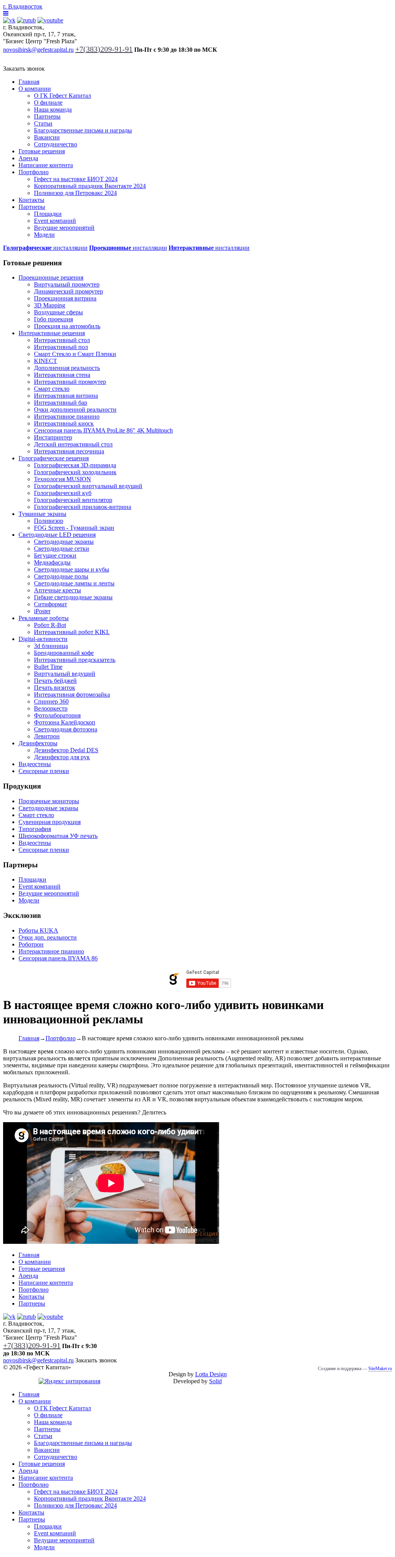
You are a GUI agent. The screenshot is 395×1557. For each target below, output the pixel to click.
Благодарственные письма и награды (83, 130)
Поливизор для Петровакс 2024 (75, 193)
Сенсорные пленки (44, 771)
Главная (29, 81)
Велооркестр (51, 708)
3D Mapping (49, 305)
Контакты (31, 200)
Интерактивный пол (61, 347)
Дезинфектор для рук (62, 757)
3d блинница (51, 646)
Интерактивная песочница (69, 451)
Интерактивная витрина (66, 395)
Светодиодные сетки (61, 548)
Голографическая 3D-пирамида (75, 465)
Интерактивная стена (62, 374)
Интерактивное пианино (67, 416)
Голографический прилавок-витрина (82, 507)
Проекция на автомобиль (67, 326)
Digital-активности (43, 639)
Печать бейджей (55, 680)
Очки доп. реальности (48, 937)
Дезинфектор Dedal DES (66, 750)
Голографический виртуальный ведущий (88, 486)
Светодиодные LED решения (57, 534)
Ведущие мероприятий (64, 227)
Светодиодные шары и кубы (71, 569)
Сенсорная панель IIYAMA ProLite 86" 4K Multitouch (103, 430)
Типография (35, 829)
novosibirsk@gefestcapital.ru (38, 49)
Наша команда (53, 109)
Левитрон (47, 736)
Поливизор (48, 520)
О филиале (48, 102)
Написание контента (46, 165)
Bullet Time (48, 666)
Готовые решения (42, 151)
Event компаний (55, 220)
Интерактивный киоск (64, 423)
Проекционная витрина (65, 298)
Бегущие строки (55, 555)
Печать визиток (54, 687)
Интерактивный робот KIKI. (72, 632)
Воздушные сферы (58, 312)
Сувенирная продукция (50, 822)
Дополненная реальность (67, 368)
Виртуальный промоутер (67, 284)
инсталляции (45, 247)
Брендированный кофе (64, 653)
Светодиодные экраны (64, 541)
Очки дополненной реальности (75, 409)
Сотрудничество (55, 144)
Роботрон (31, 944)
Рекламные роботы (44, 618)
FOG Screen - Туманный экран (74, 527)
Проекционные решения (51, 277)
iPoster (42, 611)
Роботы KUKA (38, 930)
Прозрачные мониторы (49, 801)
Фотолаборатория (57, 715)
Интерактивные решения (52, 333)
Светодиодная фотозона (65, 729)
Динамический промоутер (68, 291)
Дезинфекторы (38, 743)
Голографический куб (62, 493)
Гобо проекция (53, 319)
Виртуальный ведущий (64, 673)
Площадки (48, 213)
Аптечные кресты (57, 590)
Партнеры (47, 116)
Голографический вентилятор (73, 500)
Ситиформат (50, 604)
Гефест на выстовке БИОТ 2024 (76, 179)
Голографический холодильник (75, 472)
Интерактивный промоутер (70, 381)
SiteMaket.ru (380, 1368)
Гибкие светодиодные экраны (73, 597)
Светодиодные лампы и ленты (74, 583)
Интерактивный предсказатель (74, 659)
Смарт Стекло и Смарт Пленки (75, 354)
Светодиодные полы (61, 576)
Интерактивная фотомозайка (72, 694)
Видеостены (35, 764)
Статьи (43, 123)
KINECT (45, 361)
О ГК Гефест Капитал (62, 95)
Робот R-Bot (50, 625)
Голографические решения (54, 458)
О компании (35, 88)
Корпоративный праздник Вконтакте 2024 (90, 186)
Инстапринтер (53, 437)
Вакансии (47, 137)
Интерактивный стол (62, 340)
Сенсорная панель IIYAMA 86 (58, 958)
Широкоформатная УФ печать (58, 836)
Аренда (28, 158)
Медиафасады (52, 562)
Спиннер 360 (51, 701)
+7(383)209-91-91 (104, 49)
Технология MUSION (62, 479)
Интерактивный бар (60, 402)
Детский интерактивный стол (73, 444)
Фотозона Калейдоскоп (64, 722)
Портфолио (34, 172)
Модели (44, 234)
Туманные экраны (42, 514)
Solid (215, 1381)
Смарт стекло (51, 388)
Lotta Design (211, 1374)
